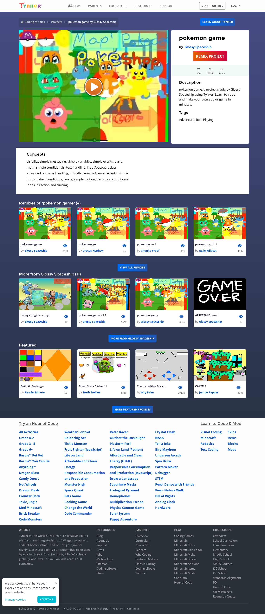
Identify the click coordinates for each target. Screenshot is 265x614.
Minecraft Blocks (185, 559)
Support (102, 545)
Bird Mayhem (165, 449)
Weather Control (77, 432)
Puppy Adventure (123, 519)
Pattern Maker (166, 467)
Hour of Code (183, 582)
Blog (100, 536)
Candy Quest (29, 478)
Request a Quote (224, 596)
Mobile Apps (105, 559)
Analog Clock (165, 502)
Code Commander (78, 513)
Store (100, 573)
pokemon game (31, 244)
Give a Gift (142, 545)
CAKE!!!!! (200, 386)
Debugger (162, 473)
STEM (159, 478)
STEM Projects (222, 592)
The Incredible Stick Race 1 (152, 386)
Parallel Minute (34, 392)
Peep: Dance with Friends (174, 484)
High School (221, 559)
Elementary (220, 550)
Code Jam (180, 578)
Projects (56, 22)
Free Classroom (223, 545)
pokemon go (87, 244)
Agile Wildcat (208, 250)
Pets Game (72, 496)
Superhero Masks (123, 484)
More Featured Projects (132, 409)
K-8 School (220, 573)
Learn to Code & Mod (221, 423)
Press (100, 550)
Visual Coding (211, 432)
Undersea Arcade (168, 455)
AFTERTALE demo (206, 315)
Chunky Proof (150, 250)
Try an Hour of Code (38, 423)
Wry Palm (147, 392)
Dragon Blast (29, 473)
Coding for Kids (35, 22)
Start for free (212, 6)
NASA (159, 438)
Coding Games (184, 536)
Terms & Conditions (48, 608)
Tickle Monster (75, 444)
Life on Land (73, 455)
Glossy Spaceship (198, 47)
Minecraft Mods (184, 573)
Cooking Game (75, 502)
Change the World (78, 508)
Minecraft (208, 438)
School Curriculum (225, 540)
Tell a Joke (163, 444)
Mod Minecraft (30, 508)
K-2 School (220, 568)
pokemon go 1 (146, 244)
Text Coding (209, 449)
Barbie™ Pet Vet (31, 455)
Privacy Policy (72, 608)
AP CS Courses (222, 564)
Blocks (233, 444)
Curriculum (142, 540)
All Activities (28, 432)
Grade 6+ (26, 449)
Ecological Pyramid (124, 490)
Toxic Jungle (28, 502)
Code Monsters (30, 519)
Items (232, 438)
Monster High (74, 484)
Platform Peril (120, 444)
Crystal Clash (165, 432)
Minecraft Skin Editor (188, 550)
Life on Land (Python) (126, 449)
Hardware (163, 508)
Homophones (120, 496)
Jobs (99, 554)
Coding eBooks (107, 568)
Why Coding (143, 554)
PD (215, 582)
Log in (236, 6)
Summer (141, 573)
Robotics (207, 444)
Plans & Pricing (145, 564)
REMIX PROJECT (210, 56)
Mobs (232, 449)
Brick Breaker (29, 513)
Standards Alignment (227, 578)
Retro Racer (119, 432)
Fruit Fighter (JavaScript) (83, 449)
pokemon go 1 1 (206, 244)
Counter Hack (29, 496)
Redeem (140, 550)
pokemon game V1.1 (92, 315)
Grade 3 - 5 (27, 444)
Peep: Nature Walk (169, 490)
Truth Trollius (91, 392)
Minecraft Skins (184, 545)
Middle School (222, 554)
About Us (103, 540)
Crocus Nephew (93, 250)
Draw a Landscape (124, 478)
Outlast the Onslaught (127, 438)
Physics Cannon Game (127, 508)
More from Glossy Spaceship (132, 338)
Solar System (120, 513)
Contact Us (133, 608)
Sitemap (102, 564)
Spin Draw (163, 461)
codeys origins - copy (35, 315)
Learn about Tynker (217, 22)
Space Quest (73, 490)
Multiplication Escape (126, 502)
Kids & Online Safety (97, 608)
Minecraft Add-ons (186, 564)
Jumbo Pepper (208, 392)
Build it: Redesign (32, 386)
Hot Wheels (27, 484)
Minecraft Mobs (184, 554)
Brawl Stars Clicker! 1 (93, 386)
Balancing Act (75, 438)
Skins (232, 432)
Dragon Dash (29, 490)
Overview (141, 536)
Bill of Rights (165, 496)
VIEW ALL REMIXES (132, 267)
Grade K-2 (26, 438)
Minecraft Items (184, 568)
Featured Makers (146, 559)
